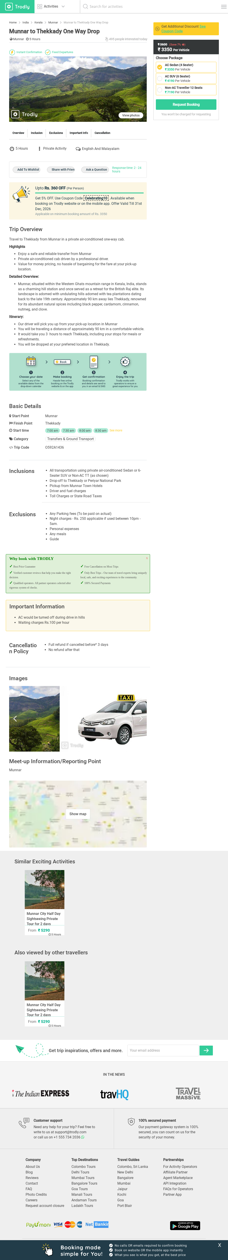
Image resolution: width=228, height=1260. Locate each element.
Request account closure (45, 1206)
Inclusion (37, 133)
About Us (33, 1167)
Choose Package (169, 58)
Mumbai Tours (82, 1178)
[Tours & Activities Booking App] (157, 1225)
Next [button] (126, 719)
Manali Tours (81, 1194)
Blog (29, 1172)
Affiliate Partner (175, 1172)
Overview (18, 133)
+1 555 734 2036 (67, 1137)
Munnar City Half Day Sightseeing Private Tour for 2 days (44, 919)
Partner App (172, 1194)
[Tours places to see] (17, 6)
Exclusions (56, 133)
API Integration (174, 1183)
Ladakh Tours (82, 1206)
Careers (31, 1200)
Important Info (79, 133)
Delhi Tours (80, 1172)
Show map (77, 814)
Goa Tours (79, 1189)
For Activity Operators (180, 1167)
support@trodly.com (70, 1132)
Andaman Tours (84, 1200)
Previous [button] (29, 719)
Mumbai (123, 1183)
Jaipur (122, 1189)
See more (116, 430)
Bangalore (125, 1178)
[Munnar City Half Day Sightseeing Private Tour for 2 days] (44, 889)
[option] (78, 719)
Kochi (121, 1194)
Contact (32, 1183)
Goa (120, 1200)
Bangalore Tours (84, 1183)
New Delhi (125, 1172)
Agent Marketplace (178, 1178)
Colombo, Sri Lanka (132, 1167)
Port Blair (124, 1206)
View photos (131, 115)
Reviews (32, 1178)
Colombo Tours (83, 1167)
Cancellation (102, 133)
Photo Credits (36, 1194)
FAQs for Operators (178, 1189)
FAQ (29, 1189)
